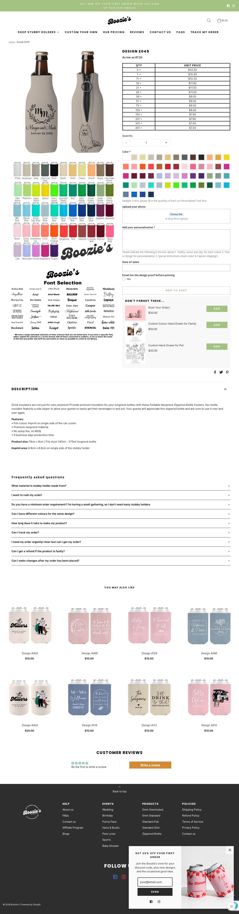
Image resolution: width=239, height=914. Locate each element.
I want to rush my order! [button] (27, 495)
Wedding (107, 809)
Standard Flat (150, 821)
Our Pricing (114, 32)
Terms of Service (192, 821)
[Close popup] (230, 850)
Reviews (137, 32)
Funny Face (109, 821)
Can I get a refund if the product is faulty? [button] (38, 551)
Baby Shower (110, 845)
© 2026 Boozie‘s (11, 904)
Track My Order (204, 32)
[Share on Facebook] (214, 372)
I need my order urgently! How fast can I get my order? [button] (46, 542)
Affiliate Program (72, 827)
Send (155, 892)
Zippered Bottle (151, 833)
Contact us (160, 32)
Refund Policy (190, 815)
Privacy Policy (190, 827)
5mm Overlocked (152, 809)
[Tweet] (220, 372)
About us (67, 809)
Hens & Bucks (111, 827)
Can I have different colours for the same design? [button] (43, 513)
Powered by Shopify (31, 904)
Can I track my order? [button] (25, 532)
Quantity (127, 135)
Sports (106, 839)
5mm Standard (151, 815)
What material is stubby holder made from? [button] (39, 485)
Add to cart (176, 290)
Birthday (107, 815)
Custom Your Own (81, 32)
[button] (119, 389)
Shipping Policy (191, 809)
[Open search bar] (211, 20)
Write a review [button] (150, 765)
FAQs (180, 32)
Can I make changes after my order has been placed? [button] (45, 560)
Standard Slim (151, 827)
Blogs (65, 833)
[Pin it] (226, 372)
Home (12, 42)
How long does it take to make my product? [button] (39, 523)
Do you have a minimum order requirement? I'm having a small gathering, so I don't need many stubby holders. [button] (81, 504)
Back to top (119, 791)
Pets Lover (109, 833)
